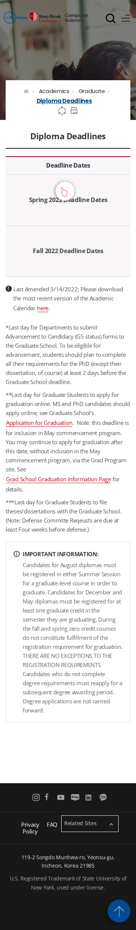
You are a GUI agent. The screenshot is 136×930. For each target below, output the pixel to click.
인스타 (36, 797)
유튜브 (61, 797)
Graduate (92, 91)
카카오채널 (103, 797)
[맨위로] (119, 911)
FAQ (52, 824)
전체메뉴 (125, 17)
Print (75, 111)
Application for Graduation (39, 422)
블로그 (75, 797)
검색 (111, 18)
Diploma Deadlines (64, 101)
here (42, 308)
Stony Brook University (32, 17)
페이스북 (46, 797)
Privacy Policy (30, 828)
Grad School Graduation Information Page (58, 479)
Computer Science (76, 17)
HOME (26, 91)
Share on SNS (62, 111)
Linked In (89, 797)
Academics (54, 91)
